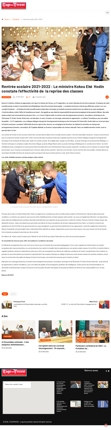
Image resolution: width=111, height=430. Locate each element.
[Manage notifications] (106, 425)
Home (7, 19)
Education (16, 19)
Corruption (45, 340)
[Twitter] (108, 371)
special (13, 294)
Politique (7, 336)
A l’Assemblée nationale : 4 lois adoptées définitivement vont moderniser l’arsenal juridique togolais (62, 406)
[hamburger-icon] (107, 12)
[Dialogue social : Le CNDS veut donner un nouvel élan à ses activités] (103, 404)
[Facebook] (106, 371)
